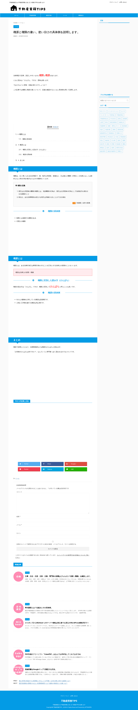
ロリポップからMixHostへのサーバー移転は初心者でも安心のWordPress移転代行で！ (57, 623)
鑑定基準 (102, 151)
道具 (107, 147)
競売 (119, 140)
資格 (107, 144)
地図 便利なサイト (114, 126)
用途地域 (123, 137)
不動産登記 (120, 115)
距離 (112, 144)
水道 (116, 137)
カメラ (123, 111)
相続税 (107, 140)
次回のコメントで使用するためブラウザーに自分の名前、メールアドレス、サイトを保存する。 (46, 544)
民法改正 (110, 137)
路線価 (118, 144)
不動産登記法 (104, 118)
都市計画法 (119, 147)
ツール (65, 15)
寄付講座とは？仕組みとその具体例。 (39, 608)
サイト (18, 533)
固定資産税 (113, 122)
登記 (101, 140)
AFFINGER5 (88, 707)
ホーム (16, 15)
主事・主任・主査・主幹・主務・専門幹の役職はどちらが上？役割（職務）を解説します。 (58, 576)
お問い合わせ (123, 2)
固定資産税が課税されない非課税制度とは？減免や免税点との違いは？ (43, 683)
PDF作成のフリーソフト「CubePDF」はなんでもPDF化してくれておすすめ (53, 654)
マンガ (102, 115)
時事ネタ (119, 133)
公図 (101, 122)
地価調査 (102, 126)
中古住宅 (113, 118)
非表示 (56, 127)
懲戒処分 (111, 133)
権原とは (23, 145)
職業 (124, 140)
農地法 (102, 147)
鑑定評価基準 (112, 151)
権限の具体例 (27, 139)
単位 (106, 122)
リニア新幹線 (110, 115)
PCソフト (103, 111)
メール (19, 525)
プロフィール (113, 2)
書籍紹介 (81, 15)
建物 (114, 129)
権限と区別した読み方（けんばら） (35, 150)
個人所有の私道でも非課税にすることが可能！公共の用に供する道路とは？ (45, 681)
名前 (18, 516)
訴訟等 (102, 144)
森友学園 (102, 137)
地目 (101, 129)
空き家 (113, 140)
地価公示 (121, 122)
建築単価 (120, 129)
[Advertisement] (52, 55)
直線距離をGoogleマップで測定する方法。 (41, 669)
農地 (124, 144)
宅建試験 (107, 129)
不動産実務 (32, 15)
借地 (119, 118)
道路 (112, 147)
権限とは (22, 134)
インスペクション (113, 111)
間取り (120, 151)
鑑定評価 (48, 15)
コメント (19, 492)
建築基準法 (103, 133)
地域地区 (124, 126)
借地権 (125, 118)
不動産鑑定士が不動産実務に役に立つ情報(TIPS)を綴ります (69, 704)
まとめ (22, 160)
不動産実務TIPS (69, 701)
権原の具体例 (27, 154)
